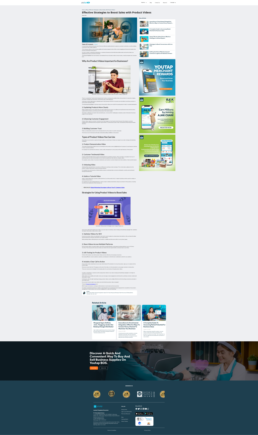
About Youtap (124, 421)
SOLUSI (123, 406)
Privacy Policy (147, 430)
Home (83, 10)
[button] (144, 2)
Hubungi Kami (124, 419)
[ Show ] (96, 44)
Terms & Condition (111, 430)
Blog (151, 2)
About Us (165, 2)
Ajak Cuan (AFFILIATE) (126, 411)
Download (93, 368)
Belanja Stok (124, 409)
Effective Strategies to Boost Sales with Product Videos (102, 10)
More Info (103, 368)
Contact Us (157, 2)
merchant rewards (125, 413)
